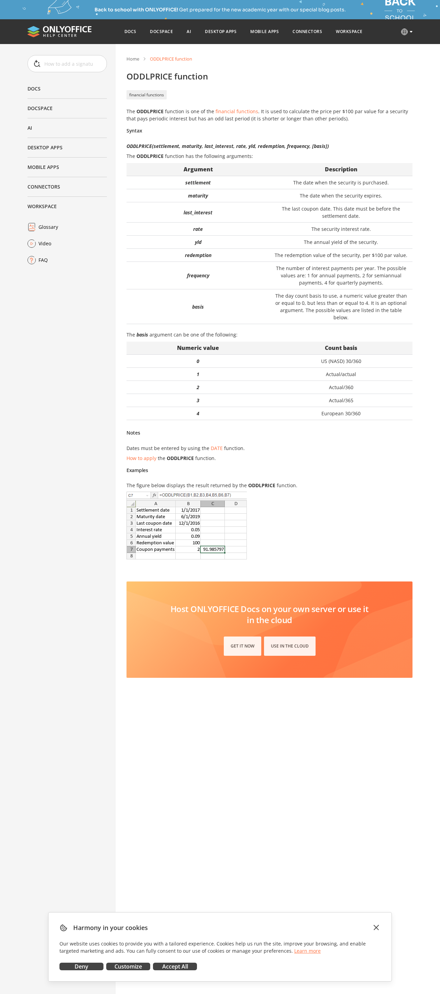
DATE (217, 448)
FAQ (43, 260)
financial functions (146, 95)
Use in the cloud (290, 646)
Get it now (242, 646)
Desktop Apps (45, 147)
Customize (128, 966)
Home (132, 59)
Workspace (42, 206)
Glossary (48, 227)
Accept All (175, 966)
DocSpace (40, 108)
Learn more (307, 951)
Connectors (44, 186)
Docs (34, 88)
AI (30, 128)
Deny (81, 966)
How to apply (141, 458)
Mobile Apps (43, 167)
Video (44, 243)
